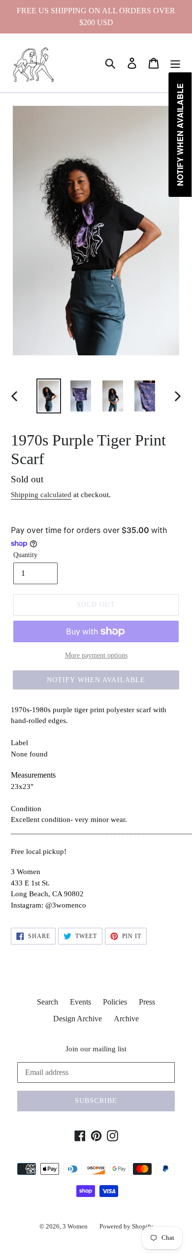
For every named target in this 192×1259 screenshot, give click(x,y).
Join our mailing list (96, 1049)
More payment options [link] (96, 655)
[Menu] (175, 63)
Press (147, 1002)
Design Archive (77, 1018)
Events (80, 1002)
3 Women (75, 1226)
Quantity (25, 555)
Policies (115, 1002)
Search (47, 1002)
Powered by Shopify (126, 1226)
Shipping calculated (41, 495)
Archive (126, 1018)
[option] (49, 396)
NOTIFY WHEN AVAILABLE (96, 680)
